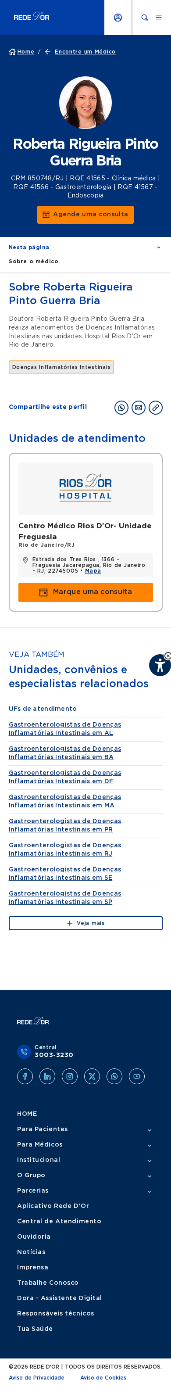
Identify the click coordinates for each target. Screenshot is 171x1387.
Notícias (31, 1252)
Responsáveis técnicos (55, 1314)
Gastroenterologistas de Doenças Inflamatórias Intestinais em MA (65, 801)
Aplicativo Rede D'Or (53, 1206)
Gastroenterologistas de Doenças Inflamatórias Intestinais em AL (65, 729)
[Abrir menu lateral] (159, 17)
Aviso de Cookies (103, 1377)
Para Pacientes (42, 1129)
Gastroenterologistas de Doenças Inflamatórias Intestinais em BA (65, 753)
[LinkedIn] (47, 1076)
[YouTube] (136, 1076)
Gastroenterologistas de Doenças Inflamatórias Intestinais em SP (65, 898)
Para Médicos (40, 1145)
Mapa (93, 570)
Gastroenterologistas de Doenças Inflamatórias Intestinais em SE (65, 874)
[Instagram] (69, 1076)
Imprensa (32, 1268)
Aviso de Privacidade (36, 1377)
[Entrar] (118, 17)
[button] (85, 247)
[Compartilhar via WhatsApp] (121, 408)
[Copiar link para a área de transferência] (156, 408)
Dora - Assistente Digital (59, 1298)
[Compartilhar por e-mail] (139, 408)
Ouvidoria (34, 1237)
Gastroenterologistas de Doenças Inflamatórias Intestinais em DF (65, 777)
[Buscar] (145, 17)
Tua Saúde (35, 1329)
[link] (85, 215)
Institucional (38, 1160)
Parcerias (33, 1191)
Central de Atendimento (59, 1222)
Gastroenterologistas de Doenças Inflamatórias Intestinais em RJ (65, 849)
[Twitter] (92, 1076)
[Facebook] (25, 1076)
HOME (27, 1114)
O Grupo (31, 1175)
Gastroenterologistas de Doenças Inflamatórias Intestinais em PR (65, 825)
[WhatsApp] (114, 1076)
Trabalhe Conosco (48, 1283)
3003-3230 (54, 1055)
